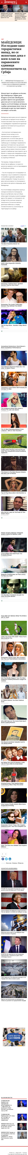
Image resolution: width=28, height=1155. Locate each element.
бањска (21, 863)
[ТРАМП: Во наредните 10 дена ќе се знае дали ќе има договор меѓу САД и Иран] (14, 879)
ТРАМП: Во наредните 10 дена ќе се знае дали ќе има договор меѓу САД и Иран (13, 889)
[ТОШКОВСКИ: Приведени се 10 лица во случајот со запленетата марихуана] (22, 1117)
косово (9, 863)
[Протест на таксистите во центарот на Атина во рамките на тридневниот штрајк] (14, 989)
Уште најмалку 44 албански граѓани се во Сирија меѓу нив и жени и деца (13, 978)
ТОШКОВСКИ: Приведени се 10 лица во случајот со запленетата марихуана (8, 1117)
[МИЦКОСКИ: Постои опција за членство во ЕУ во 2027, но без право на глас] (22, 1126)
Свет (2, 39)
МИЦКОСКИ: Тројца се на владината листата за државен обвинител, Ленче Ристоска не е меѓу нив (21, 17)
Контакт (25, 1152)
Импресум (11, 1152)
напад (15, 863)
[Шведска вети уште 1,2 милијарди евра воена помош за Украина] (14, 922)
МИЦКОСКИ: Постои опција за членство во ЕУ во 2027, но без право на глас (7, 15)
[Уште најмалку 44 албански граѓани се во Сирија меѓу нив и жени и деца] (14, 967)
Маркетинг (18, 1152)
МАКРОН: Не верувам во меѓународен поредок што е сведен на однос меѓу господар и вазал (12, 955)
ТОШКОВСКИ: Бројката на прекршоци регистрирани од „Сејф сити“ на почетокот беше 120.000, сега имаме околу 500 (7, 1105)
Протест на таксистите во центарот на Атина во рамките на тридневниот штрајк (13, 1000)
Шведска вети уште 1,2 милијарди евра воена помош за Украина (12, 933)
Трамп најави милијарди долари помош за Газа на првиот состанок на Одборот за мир (14, 911)
